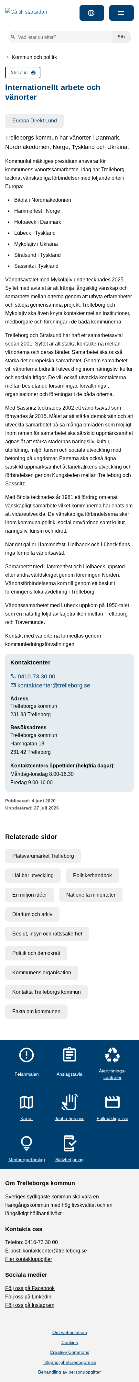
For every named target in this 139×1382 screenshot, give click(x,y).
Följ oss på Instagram (29, 1305)
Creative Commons (69, 1352)
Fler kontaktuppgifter (28, 1259)
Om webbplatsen (69, 1332)
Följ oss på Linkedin (28, 1296)
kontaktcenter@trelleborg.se (55, 1250)
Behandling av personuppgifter (69, 1372)
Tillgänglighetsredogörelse (69, 1362)
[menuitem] (22, 72)
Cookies (69, 1342)
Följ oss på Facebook (30, 1288)
